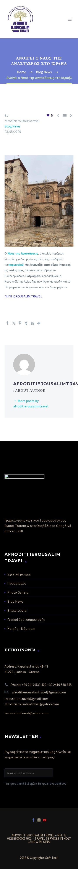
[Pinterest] (20, 323)
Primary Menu (69, 19)
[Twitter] (13, 323)
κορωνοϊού (16, 264)
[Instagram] (39, 820)
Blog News (12, 126)
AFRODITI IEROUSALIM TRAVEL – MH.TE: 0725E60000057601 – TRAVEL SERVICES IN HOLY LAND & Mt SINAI (39, 839)
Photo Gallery (17, 592)
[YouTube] (44, 820)
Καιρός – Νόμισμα (21, 628)
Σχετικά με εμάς (19, 574)
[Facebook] (7, 323)
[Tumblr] (26, 323)
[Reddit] (39, 323)
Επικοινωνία (16, 610)
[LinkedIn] (32, 323)
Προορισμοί (16, 583)
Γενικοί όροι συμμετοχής (26, 619)
